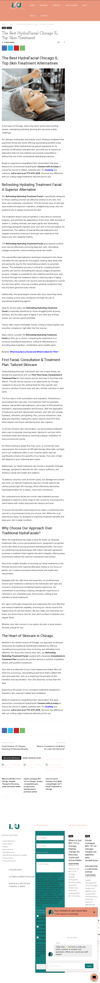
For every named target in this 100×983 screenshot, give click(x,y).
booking (49, 706)
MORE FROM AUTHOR (32, 758)
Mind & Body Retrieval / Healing (15, 855)
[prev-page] (3, 797)
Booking (44, 5)
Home (32, 5)
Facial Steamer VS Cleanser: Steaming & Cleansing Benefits (15, 747)
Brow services (8, 849)
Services (56, 5)
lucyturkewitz (9, 42)
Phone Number (43, 852)
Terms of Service (9, 861)
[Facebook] (4, 48)
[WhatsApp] (22, 48)
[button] (94, 5)
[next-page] (7, 797)
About (32, 16)
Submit (43, 967)
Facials (9, 28)
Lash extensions (9, 841)
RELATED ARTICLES (11, 758)
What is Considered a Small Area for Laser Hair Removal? (51, 747)
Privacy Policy (8, 858)
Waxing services (9, 852)
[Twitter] (10, 48)
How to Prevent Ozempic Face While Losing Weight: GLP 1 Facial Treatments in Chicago (54, 784)
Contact (44, 16)
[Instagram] (10, 892)
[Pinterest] (16, 48)
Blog (85, 5)
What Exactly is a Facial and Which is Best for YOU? (34, 352)
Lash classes (7, 844)
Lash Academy (71, 5)
